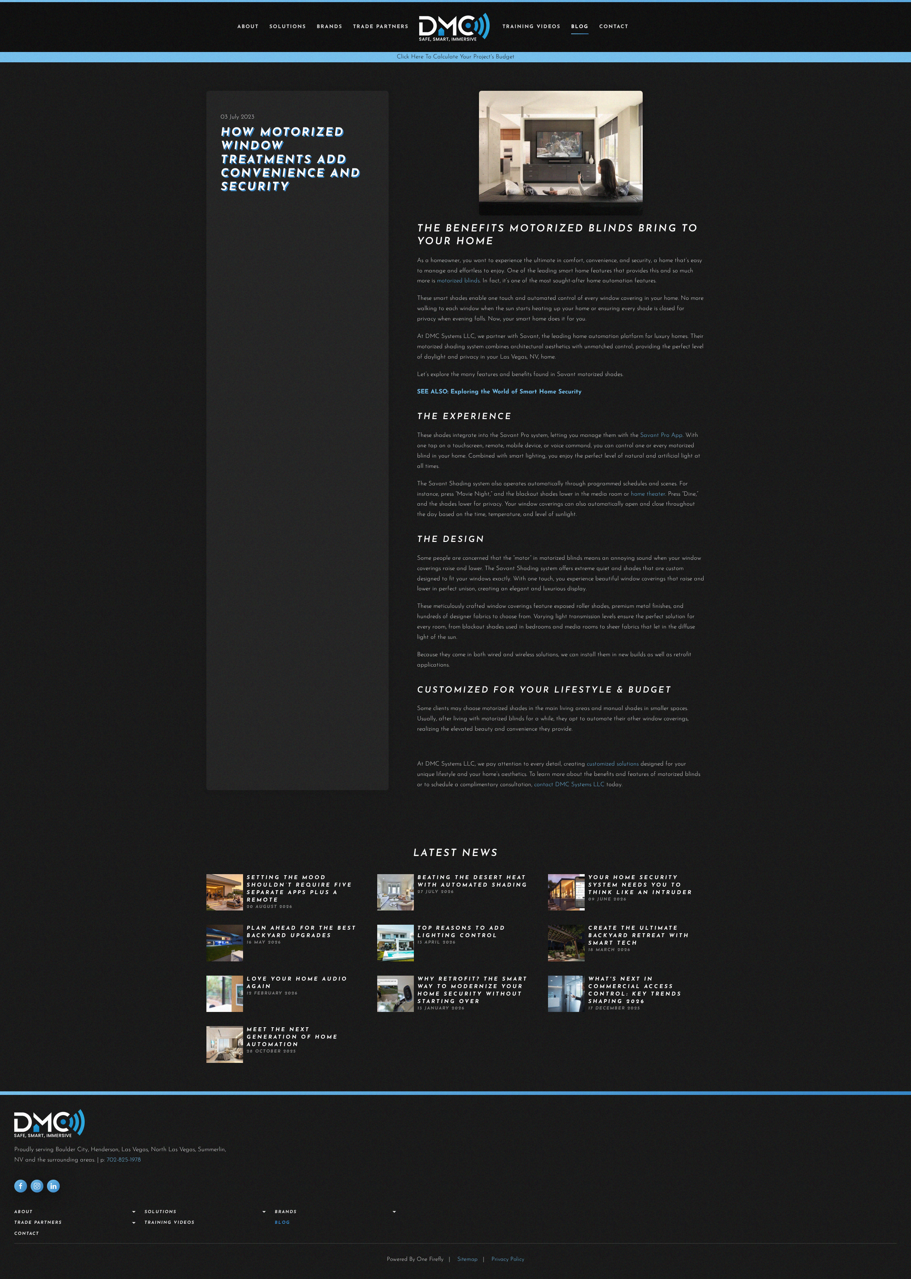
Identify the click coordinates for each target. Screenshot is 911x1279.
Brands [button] (329, 27)
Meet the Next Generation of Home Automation (292, 1037)
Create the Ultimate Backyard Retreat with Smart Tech (638, 936)
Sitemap (467, 1259)
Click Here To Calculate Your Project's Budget (456, 57)
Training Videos (531, 27)
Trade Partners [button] (381, 27)
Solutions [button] (287, 27)
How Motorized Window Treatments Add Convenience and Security (291, 160)
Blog (580, 27)
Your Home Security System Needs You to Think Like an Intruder (640, 885)
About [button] (248, 27)
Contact (613, 27)
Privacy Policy (507, 1259)
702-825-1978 (124, 1160)
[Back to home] (455, 27)
